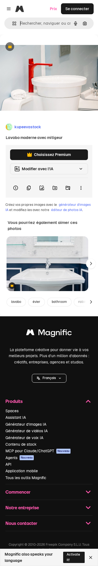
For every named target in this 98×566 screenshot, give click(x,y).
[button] (49, 378)
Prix (53, 8)
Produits (14, 401)
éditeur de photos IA (66, 210)
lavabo (16, 302)
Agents (19, 457)
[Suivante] (91, 263)
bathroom (59, 302)
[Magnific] (49, 333)
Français (49, 378)
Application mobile (21, 470)
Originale (36, 47)
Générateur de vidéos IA (26, 430)
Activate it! (73, 557)
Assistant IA (15, 417)
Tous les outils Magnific (25, 477)
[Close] (90, 557)
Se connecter (77, 8)
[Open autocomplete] (12, 23)
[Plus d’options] (80, 187)
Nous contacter (21, 523)
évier (36, 302)
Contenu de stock (20, 444)
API (8, 464)
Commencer (17, 492)
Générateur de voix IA (24, 437)
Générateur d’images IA (25, 424)
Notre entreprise (22, 507)
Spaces (12, 410)
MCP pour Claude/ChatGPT (37, 450)
